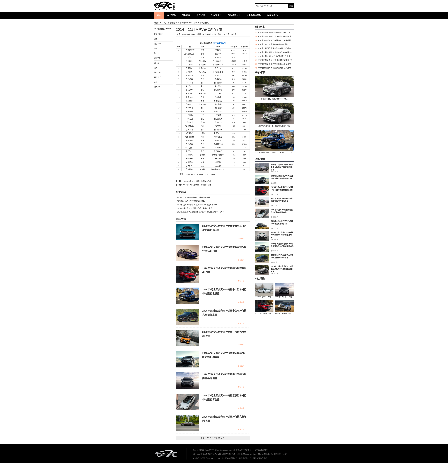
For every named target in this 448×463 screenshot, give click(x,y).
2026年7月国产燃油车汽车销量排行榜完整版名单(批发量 (281, 68)
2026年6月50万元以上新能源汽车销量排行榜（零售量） (281, 37)
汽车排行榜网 (169, 23)
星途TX (157, 58)
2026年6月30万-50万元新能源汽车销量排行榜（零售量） (281, 56)
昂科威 (156, 63)
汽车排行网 (167, 454)
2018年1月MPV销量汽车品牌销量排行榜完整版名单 (197, 205)
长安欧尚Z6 (158, 34)
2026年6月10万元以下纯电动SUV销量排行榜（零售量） (281, 52)
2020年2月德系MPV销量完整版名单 (191, 201)
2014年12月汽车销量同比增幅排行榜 (197, 185)
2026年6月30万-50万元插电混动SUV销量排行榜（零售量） (282, 33)
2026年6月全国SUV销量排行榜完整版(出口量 (277, 60)
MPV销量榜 (180, 23)
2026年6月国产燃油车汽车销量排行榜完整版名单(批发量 (281, 48)
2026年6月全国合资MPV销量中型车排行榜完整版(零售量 (281, 44)
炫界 (156, 49)
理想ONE (157, 44)
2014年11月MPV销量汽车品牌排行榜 (197, 181)
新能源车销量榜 (254, 15)
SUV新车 (186, 15)
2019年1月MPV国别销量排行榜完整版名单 (193, 197)
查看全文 (241, 239)
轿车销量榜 (272, 15)
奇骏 (156, 82)
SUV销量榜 (216, 15)
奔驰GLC (157, 77)
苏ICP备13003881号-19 (242, 450)
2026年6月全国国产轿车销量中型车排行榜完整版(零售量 (281, 64)
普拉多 (156, 53)
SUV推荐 (171, 15)
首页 (159, 15)
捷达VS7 (157, 72)
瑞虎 (156, 39)
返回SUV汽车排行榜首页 (213, 438)
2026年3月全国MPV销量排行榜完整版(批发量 (194, 208)
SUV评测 (200, 15)
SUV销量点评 (234, 15)
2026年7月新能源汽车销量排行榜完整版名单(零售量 (279, 40)
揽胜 (156, 68)
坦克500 (157, 87)
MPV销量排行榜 (219, 43)
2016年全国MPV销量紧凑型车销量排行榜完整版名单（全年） (201, 212)
